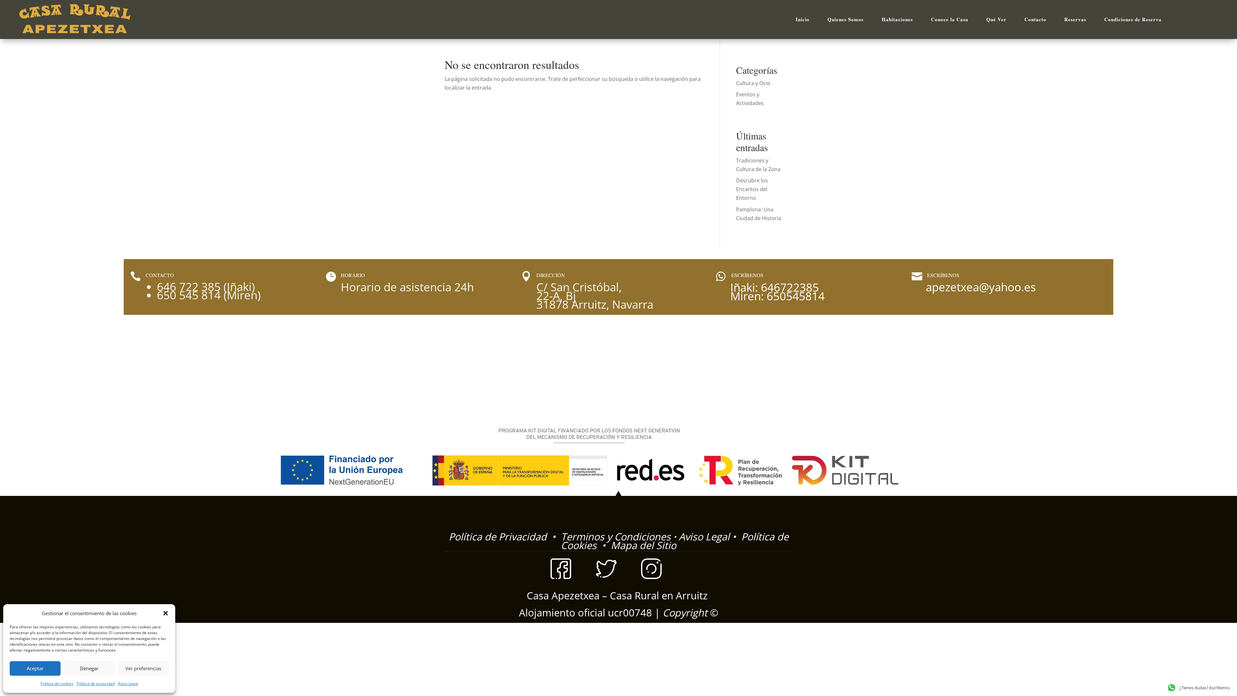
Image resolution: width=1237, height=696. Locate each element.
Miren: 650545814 (777, 296)
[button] (165, 613)
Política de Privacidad (499, 536)
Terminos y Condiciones (614, 536)
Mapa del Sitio (643, 545)
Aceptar (35, 668)
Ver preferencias (143, 668)
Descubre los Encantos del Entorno (752, 189)
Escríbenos (943, 275)
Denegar (89, 668)
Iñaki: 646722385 (774, 287)
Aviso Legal (128, 683)
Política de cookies (57, 683)
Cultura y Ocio (753, 83)
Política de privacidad (96, 683)
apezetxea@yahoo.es (981, 287)
